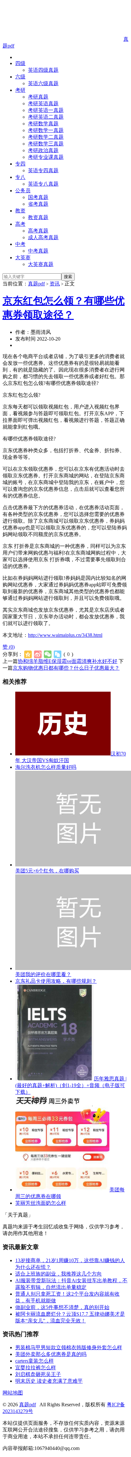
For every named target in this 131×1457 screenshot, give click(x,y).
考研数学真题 (43, 123)
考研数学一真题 (46, 130)
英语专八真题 (43, 184)
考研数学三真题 (46, 143)
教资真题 (38, 217)
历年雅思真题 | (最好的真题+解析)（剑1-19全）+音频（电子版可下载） (71, 1085)
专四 (20, 163)
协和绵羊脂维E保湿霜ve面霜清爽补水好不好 (67, 661)
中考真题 (38, 251)
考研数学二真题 (46, 137)
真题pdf (36, 283)
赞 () (9, 647)
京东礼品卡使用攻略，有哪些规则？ (56, 981)
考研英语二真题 (46, 117)
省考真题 (38, 204)
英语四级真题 (43, 70)
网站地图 (13, 1392)
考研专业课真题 (46, 157)
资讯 (55, 283)
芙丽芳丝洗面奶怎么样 (40, 1203)
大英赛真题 (40, 264)
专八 (20, 177)
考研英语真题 (43, 103)
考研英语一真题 (46, 110)
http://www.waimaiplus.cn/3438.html (65, 635)
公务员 (23, 190)
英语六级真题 (43, 83)
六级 (20, 76)
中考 (20, 244)
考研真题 (38, 96)
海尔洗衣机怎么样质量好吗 (45, 767)
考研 (20, 90)
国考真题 (38, 197)
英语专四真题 (43, 170)
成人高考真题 (43, 237)
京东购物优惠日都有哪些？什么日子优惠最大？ (66, 668)
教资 (20, 210)
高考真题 (38, 230)
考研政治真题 (43, 150)
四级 (20, 63)
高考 (20, 224)
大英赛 (23, 257)
